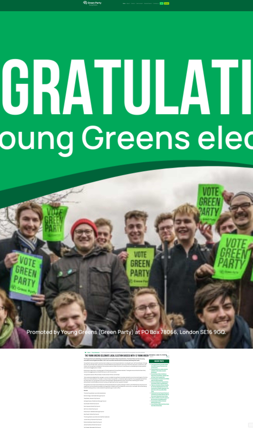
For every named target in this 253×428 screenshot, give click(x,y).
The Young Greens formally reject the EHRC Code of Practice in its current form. (159, 366)
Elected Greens (147, 3)
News (124, 3)
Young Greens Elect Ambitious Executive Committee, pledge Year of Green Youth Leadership (160, 375)
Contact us (156, 3)
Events (133, 3)
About (127, 3)
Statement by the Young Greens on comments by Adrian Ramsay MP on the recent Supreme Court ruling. (160, 394)
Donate (166, 3)
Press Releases (96, 352)
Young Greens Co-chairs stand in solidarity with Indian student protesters (159, 370)
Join (162, 3)
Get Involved (139, 3)
